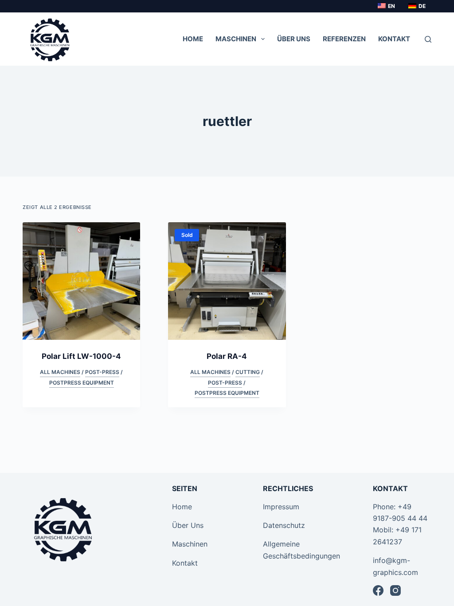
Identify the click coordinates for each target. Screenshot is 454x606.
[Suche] (428, 39)
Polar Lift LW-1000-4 (81, 356)
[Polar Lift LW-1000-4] (81, 281)
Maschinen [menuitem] (235, 39)
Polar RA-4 (227, 356)
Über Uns (188, 525)
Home (182, 506)
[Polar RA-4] (227, 281)
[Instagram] (395, 590)
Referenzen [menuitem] (344, 39)
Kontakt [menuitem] (394, 39)
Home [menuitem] (193, 39)
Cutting (247, 372)
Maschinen (189, 543)
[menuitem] (385, 6)
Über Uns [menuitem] (293, 39)
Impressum (281, 506)
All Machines (60, 372)
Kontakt (185, 563)
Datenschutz (284, 525)
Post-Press (102, 372)
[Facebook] (378, 590)
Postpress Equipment (81, 382)
